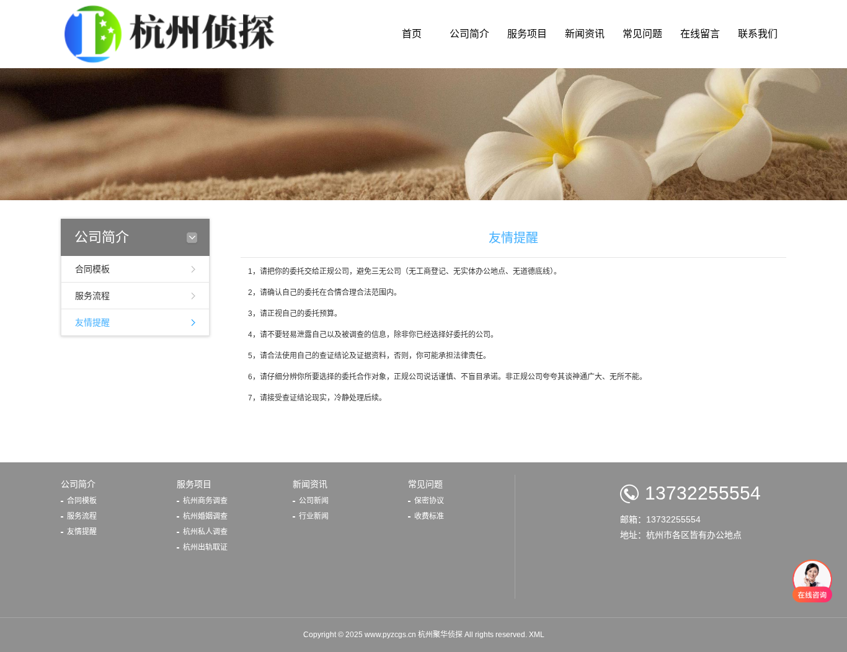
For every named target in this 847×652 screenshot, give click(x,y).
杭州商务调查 (205, 500)
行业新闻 (314, 516)
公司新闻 (314, 500)
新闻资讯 (585, 34)
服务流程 (92, 296)
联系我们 (758, 34)
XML (536, 634)
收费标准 (429, 516)
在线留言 (700, 34)
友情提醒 (92, 322)
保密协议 (429, 500)
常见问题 (642, 34)
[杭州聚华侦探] (173, 33)
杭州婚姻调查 (205, 516)
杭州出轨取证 (205, 547)
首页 (412, 34)
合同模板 (92, 269)
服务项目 (527, 34)
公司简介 (469, 34)
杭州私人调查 (205, 531)
